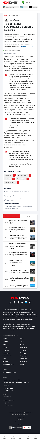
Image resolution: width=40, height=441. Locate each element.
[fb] (14, 302)
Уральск (5, 361)
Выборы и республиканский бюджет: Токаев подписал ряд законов (18, 207)
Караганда (23, 347)
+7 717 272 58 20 (8, 388)
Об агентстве (20, 419)
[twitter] (26, 302)
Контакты (20, 424)
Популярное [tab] (28, 216)
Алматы (22, 338)
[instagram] (18, 302)
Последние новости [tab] (11, 216)
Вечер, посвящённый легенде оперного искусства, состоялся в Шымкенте (19, 278)
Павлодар (23, 353)
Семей (22, 341)
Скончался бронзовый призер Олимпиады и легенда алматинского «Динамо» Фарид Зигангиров (18, 246)
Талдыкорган (24, 356)
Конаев (22, 364)
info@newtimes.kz (8, 403)
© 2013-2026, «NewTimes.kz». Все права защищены (20, 412)
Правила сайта (20, 417)
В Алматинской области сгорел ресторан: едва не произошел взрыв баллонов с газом (18, 254)
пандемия (26, 192)
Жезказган (23, 361)
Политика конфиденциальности (20, 414)
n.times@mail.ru (7, 396)
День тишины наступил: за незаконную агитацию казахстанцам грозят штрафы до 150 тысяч (18, 263)
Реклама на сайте (20, 422)
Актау (4, 344)
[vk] (10, 302)
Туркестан (23, 358)
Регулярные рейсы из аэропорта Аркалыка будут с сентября (18, 286)
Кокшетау (6, 350)
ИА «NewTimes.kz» (27, 46)
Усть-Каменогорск (8, 364)
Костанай (23, 350)
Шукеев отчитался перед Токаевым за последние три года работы (19, 199)
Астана (5, 338)
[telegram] (29, 302)
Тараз (4, 358)
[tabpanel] (20, 253)
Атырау (5, 347)
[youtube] (22, 302)
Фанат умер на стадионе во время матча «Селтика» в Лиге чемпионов (19, 271)
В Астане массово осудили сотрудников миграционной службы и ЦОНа (17, 229)
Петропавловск (7, 356)
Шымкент (6, 341)
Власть (6, 15)
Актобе (22, 344)
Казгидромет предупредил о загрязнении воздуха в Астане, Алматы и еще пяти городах (18, 237)
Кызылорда (6, 353)
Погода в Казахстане (9, 372)
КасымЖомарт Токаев (13, 192)
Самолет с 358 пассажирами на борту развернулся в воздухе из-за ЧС (18, 222)
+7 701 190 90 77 (8, 405)
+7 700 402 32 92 (8, 390)
